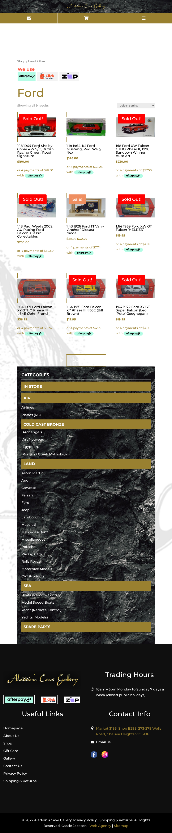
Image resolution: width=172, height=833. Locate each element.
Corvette (28, 488)
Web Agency (100, 826)
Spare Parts (36, 627)
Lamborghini (32, 517)
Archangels (32, 432)
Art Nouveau (33, 439)
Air (26, 398)
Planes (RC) (31, 415)
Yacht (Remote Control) (41, 610)
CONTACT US (86, 360)
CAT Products (32, 576)
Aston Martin (32, 473)
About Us (11, 736)
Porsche (28, 547)
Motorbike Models (36, 569)
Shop (21, 61)
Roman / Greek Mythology (44, 454)
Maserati (28, 525)
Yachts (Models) (34, 617)
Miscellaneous (33, 539)
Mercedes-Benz (34, 532)
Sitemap (121, 826)
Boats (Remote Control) (41, 595)
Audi (25, 480)
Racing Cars (31, 554)
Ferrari (27, 495)
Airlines (27, 407)
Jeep (25, 510)
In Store (32, 386)
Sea (27, 586)
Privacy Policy (15, 773)
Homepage (13, 728)
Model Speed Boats (37, 602)
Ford (25, 503)
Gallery (9, 758)
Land (32, 61)
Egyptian (30, 447)
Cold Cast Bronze (43, 424)
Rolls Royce (31, 561)
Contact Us (12, 766)
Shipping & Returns (19, 781)
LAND (29, 463)
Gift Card (10, 751)
